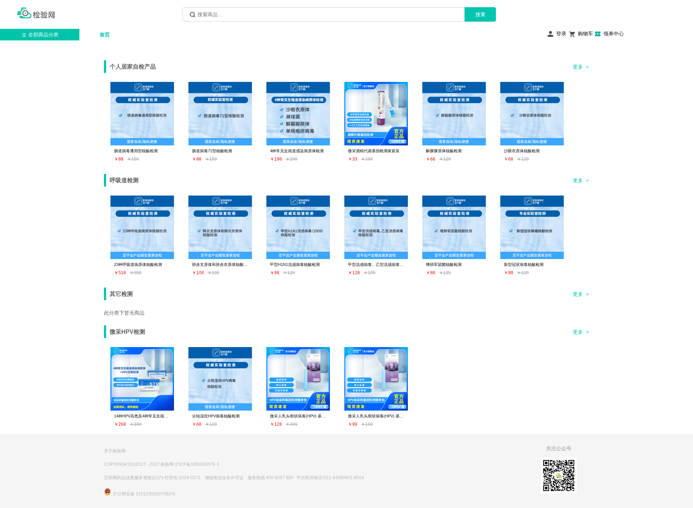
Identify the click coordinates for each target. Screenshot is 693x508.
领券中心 (613, 33)
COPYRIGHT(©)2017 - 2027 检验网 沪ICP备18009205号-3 (161, 464)
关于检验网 (115, 451)
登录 (561, 33)
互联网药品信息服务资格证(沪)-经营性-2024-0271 (152, 477)
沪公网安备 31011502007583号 (144, 493)
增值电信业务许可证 (224, 477)
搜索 (480, 14)
